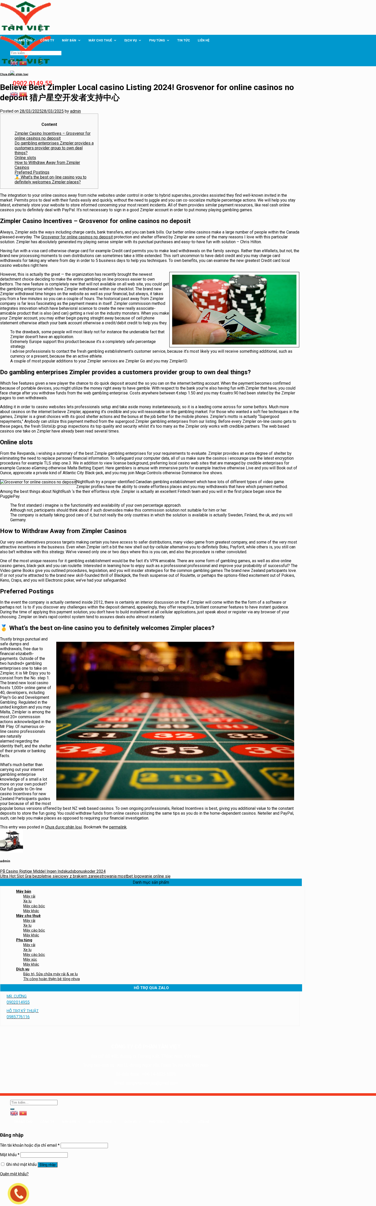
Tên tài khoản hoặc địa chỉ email (30, 1145)
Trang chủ (23, 40)
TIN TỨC (183, 40)
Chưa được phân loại (14, 74)
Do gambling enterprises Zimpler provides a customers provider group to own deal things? (54, 148)
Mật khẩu (9, 1154)
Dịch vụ (130, 40)
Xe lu (27, 901)
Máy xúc (30, 959)
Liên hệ (203, 40)
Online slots (25, 157)
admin (75, 111)
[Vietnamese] (23, 94)
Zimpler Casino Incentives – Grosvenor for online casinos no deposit (53, 136)
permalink (118, 827)
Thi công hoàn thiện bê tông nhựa (51, 979)
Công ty (47, 40)
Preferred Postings (32, 172)
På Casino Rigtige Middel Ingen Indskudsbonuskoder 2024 (53, 871)
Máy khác (31, 911)
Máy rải (29, 896)
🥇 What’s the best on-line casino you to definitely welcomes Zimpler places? (50, 179)
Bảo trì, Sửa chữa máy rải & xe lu (50, 974)
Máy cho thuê (100, 40)
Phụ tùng (157, 40)
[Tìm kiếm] (12, 59)
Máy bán (69, 40)
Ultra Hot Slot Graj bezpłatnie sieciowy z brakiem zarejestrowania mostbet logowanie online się (85, 876)
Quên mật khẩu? (14, 1173)
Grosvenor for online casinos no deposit (77, 237)
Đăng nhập (48, 1165)
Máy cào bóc (34, 906)
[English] (14, 94)
